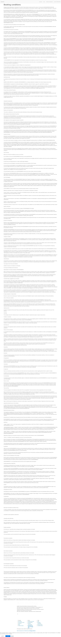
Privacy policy (40, 624)
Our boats (2, 1)
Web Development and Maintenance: (26, 630)
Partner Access (20, 625)
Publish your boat (49, 1)
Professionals (30, 622)
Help (44, 1)
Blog (19, 624)
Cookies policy (40, 625)
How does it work (21, 622)
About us (19, 623)
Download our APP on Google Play (30, 626)
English (40, 1)
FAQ (38, 621)
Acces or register (57, 1)
